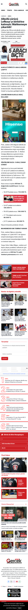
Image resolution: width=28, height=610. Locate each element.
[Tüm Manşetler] (26, 504)
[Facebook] (8, 581)
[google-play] (14, 595)
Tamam (19, 608)
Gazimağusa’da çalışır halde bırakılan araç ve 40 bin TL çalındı (15, 390)
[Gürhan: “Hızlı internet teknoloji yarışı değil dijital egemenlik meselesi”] (21, 312)
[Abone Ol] (26, 63)
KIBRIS (3, 10)
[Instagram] (14, 581)
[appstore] (14, 591)
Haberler (3, 16)
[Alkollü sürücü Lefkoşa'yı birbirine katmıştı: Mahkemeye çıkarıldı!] (14, 53)
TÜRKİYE (9, 10)
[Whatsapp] (19, 581)
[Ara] (26, 4)
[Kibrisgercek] (14, 4)
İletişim (10, 586)
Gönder (4, 358)
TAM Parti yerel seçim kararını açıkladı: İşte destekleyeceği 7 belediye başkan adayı (15, 409)
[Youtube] (17, 581)
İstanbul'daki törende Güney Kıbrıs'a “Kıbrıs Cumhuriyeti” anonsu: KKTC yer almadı (16, 427)
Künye (4, 586)
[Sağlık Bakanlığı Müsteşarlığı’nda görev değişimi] (21, 297)
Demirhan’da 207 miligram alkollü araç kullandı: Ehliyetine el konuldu (16, 381)
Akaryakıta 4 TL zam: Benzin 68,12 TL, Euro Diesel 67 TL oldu (16, 418)
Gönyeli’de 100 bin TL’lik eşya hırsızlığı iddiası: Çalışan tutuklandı (16, 399)
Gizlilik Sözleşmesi (18, 586)
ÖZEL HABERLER (19, 10)
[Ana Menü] (1, 4)
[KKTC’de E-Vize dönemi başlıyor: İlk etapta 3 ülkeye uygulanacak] (7, 297)
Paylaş (4, 62)
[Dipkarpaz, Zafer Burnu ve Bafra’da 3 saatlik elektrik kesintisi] (7, 312)
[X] (11, 581)
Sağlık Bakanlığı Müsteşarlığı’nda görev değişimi (19, 303)
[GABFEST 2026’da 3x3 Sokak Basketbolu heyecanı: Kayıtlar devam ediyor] (21, 327)
